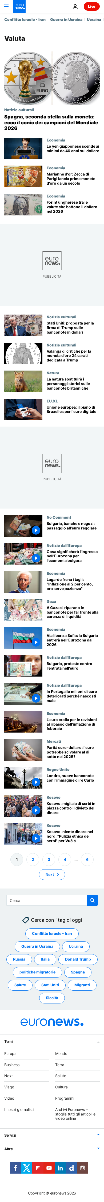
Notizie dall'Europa (64, 545)
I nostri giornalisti (19, 1109)
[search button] (92, 900)
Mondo (61, 1053)
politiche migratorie (37, 972)
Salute (20, 985)
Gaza (51, 601)
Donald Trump (78, 959)
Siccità (52, 997)
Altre (8, 1149)
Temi (8, 1041)
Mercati (54, 741)
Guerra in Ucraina (66, 19)
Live (91, 6)
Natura (53, 373)
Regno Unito (58, 769)
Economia (56, 140)
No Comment (59, 517)
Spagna (78, 972)
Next (50, 874)
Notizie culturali (19, 109)
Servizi (10, 1135)
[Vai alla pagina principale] (19, 6)
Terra (59, 1064)
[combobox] (52, 900)
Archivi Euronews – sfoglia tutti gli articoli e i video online (76, 1114)
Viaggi (9, 1087)
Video (9, 1098)
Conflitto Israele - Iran (25, 19)
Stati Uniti (50, 985)
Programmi (64, 1098)
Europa (10, 1053)
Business (11, 1064)
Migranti (82, 985)
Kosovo (54, 797)
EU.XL (52, 400)
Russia (19, 959)
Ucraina (94, 19)
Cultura (61, 1087)
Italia (45, 959)
